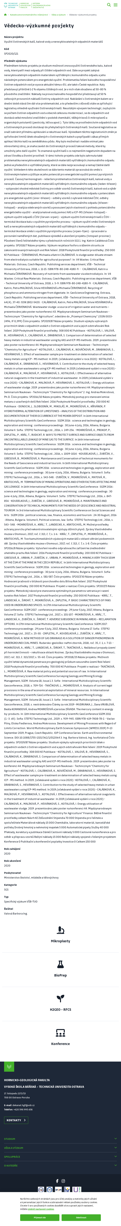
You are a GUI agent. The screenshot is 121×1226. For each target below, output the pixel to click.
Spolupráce (12, 1156)
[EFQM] (58, 1190)
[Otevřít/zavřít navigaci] (115, 5)
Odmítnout (81, 1217)
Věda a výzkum (59, 14)
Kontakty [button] (14, 1120)
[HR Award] (67, 1190)
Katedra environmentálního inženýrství (29, 14)
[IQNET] (49, 1190)
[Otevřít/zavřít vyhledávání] (109, 5)
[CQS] (41, 1190)
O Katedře (10, 1165)
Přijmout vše (40, 1217)
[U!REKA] (76, 1190)
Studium (9, 1138)
